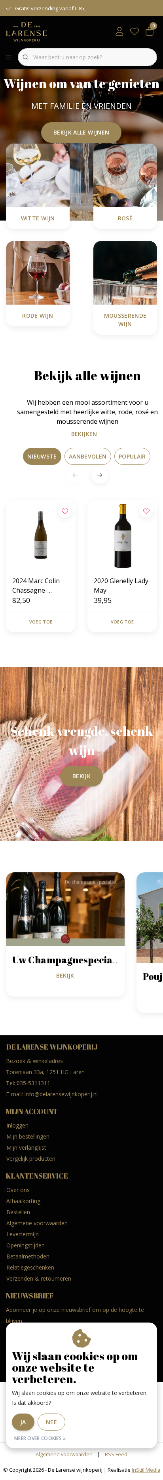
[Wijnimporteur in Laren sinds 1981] (26, 31)
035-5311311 (33, 1083)
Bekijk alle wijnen (81, 132)
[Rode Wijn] (38, 272)
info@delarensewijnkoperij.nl (61, 1094)
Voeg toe (40, 622)
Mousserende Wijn (125, 320)
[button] (99, 474)
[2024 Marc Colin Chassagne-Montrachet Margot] (41, 535)
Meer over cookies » (40, 1438)
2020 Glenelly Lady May (121, 585)
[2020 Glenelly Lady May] (122, 535)
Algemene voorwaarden (64, 1454)
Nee (51, 1422)
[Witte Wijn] (38, 175)
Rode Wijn (37, 315)
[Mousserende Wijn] (125, 272)
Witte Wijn (38, 218)
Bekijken (84, 434)
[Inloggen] (119, 31)
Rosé (125, 218)
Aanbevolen (88, 456)
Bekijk (81, 776)
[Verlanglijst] (134, 31)
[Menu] (8, 57)
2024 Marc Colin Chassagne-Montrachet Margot (36, 585)
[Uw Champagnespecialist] (65, 908)
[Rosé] (125, 175)
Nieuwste (42, 456)
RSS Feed (116, 1454)
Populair (132, 456)
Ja (23, 1422)
